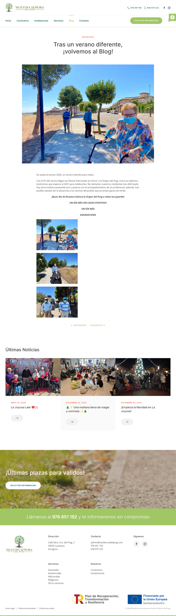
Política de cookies (46, 608)
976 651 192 (136, 8)
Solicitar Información (146, 21)
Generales (53, 569)
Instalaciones (41, 20)
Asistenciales (54, 573)
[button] (172, 17)
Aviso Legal (10, 608)
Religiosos (53, 579)
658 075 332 (153, 8)
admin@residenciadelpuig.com (107, 542)
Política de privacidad (27, 608)
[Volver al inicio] (25, 7)
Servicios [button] (58, 20)
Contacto (84, 20)
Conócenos (23, 20)
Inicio (8, 20)
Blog (71, 20)
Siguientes (96, 325)
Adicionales (54, 576)
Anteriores (80, 325)
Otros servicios (56, 583)
